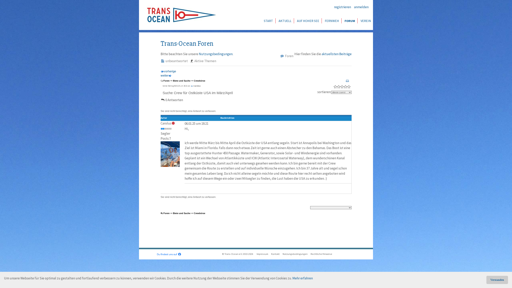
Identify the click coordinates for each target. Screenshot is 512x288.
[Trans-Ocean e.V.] (180, 15)
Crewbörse (199, 81)
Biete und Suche (181, 81)
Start (268, 21)
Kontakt (275, 253)
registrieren (342, 7)
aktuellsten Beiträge (337, 54)
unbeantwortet (176, 61)
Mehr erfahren (302, 278)
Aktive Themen (205, 61)
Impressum (262, 253)
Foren (288, 56)
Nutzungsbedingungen (216, 54)
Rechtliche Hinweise (321, 253)
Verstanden (497, 279)
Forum (350, 21)
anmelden (361, 7)
